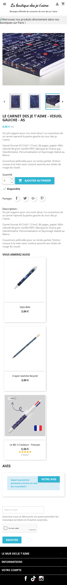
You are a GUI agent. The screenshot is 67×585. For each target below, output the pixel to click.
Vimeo (33, 578)
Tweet (25, 198)
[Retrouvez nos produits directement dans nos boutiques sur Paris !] (33, 21)
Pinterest (42, 198)
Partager (16, 198)
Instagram (41, 578)
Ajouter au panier (34, 180)
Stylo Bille (25, 307)
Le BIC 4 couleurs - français (25, 444)
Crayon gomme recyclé (25, 375)
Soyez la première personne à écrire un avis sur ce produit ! (24, 483)
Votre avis (48, 479)
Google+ (33, 198)
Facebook (25, 578)
